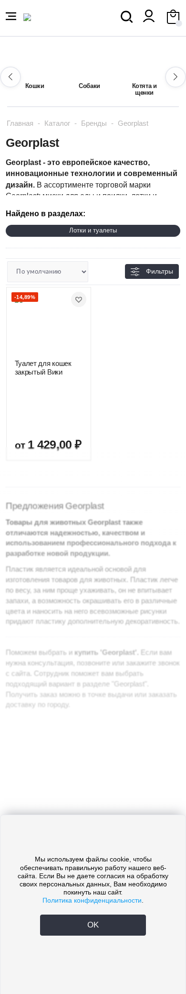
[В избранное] (78, 299)
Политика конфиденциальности (92, 900)
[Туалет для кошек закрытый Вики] (49, 324)
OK (93, 924)
